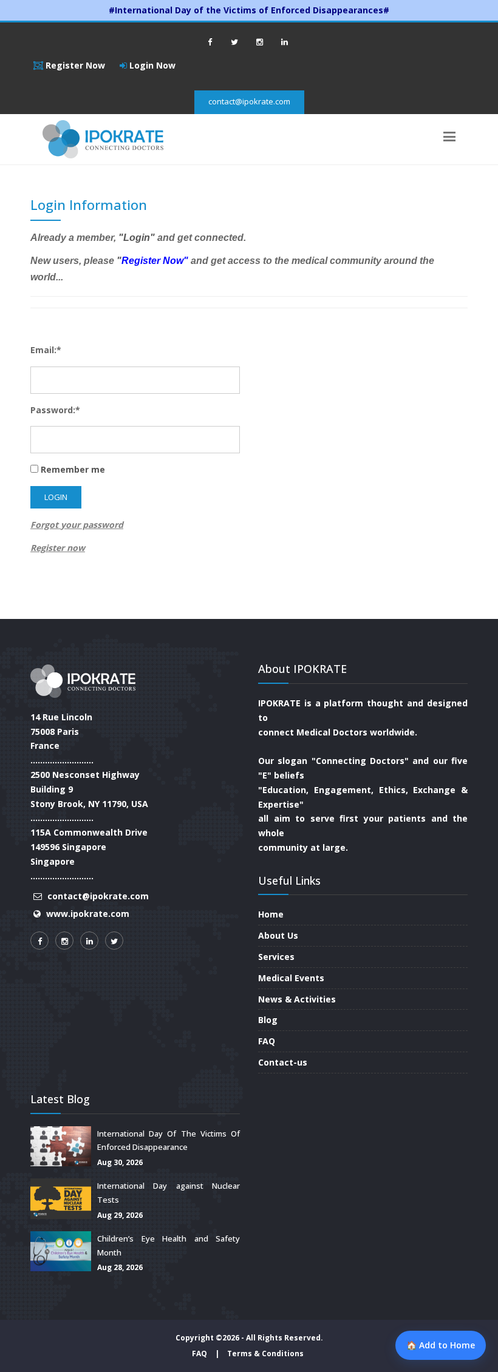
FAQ (266, 1041)
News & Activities (297, 999)
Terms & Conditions (265, 1353)
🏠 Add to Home (440, 1345)
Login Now (151, 65)
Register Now (74, 65)
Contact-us (282, 1062)
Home (271, 914)
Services (276, 956)
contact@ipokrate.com (249, 101)
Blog (268, 1020)
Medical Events (291, 978)
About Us (278, 935)
